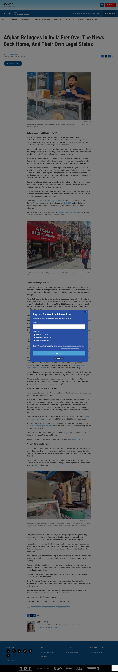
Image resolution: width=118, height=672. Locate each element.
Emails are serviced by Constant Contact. (70, 348)
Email (35, 322)
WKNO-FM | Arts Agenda (44, 337)
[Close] (86, 312)
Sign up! (59, 353)
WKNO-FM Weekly (42, 335)
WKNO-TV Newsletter (43, 340)
